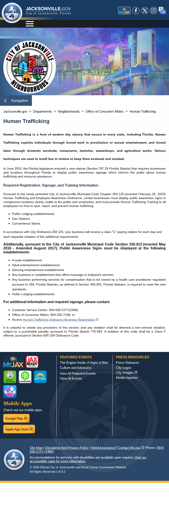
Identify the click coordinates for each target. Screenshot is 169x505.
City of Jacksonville (12, 13)
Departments (42, 111)
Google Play (17, 417)
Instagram (153, 10)
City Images (127, 372)
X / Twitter (144, 10)
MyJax (124, 10)
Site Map (36, 448)
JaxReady (32, 361)
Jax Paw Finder (10, 391)
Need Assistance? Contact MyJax (117, 448)
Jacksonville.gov (15, 111)
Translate (162, 10)
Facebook (136, 10)
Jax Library (40, 376)
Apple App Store (20, 428)
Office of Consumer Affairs (105, 111)
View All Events (71, 378)
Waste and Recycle (10, 376)
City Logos (123, 368)
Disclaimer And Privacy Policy (66, 448)
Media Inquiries (127, 377)
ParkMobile (25, 376)
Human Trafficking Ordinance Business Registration (61, 319)
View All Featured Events (78, 373)
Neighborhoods (69, 111)
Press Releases (127, 362)
